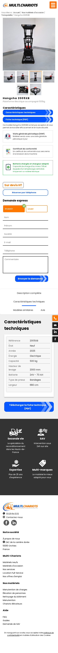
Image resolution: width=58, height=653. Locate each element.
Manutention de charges (15, 589)
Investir (9, 208)
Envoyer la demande (30, 278)
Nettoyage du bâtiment (14, 596)
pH (46, 647)
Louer (31, 208)
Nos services (9, 569)
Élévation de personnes (14, 593)
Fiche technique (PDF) (17, 119)
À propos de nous (11, 538)
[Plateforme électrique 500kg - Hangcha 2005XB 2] (29, 44)
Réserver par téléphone (24, 192)
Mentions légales (46, 645)
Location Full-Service (13, 572)
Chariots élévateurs (12, 603)
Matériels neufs (10, 562)
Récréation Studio (25, 647)
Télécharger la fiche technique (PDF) (27, 406)
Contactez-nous (14, 517)
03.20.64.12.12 (12, 513)
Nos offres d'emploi (12, 576)
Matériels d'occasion (13, 565)
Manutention (9, 600)
